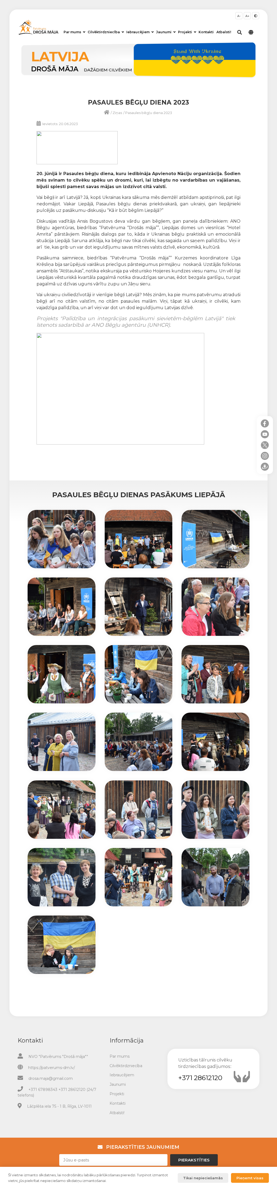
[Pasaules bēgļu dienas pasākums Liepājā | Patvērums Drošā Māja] (61, 567)
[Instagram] (265, 455)
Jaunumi (164, 32)
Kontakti (206, 32)
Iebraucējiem (138, 32)
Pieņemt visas (249, 1178)
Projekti (185, 32)
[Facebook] (265, 423)
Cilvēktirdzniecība (104, 32)
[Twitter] (265, 445)
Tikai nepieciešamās (203, 1178)
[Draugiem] (265, 466)
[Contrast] (255, 15)
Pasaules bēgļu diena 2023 (148, 113)
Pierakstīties (194, 1160)
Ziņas (117, 113)
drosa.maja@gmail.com (50, 1078)
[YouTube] (265, 434)
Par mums (72, 32)
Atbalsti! (223, 32)
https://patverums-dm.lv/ (51, 1067)
